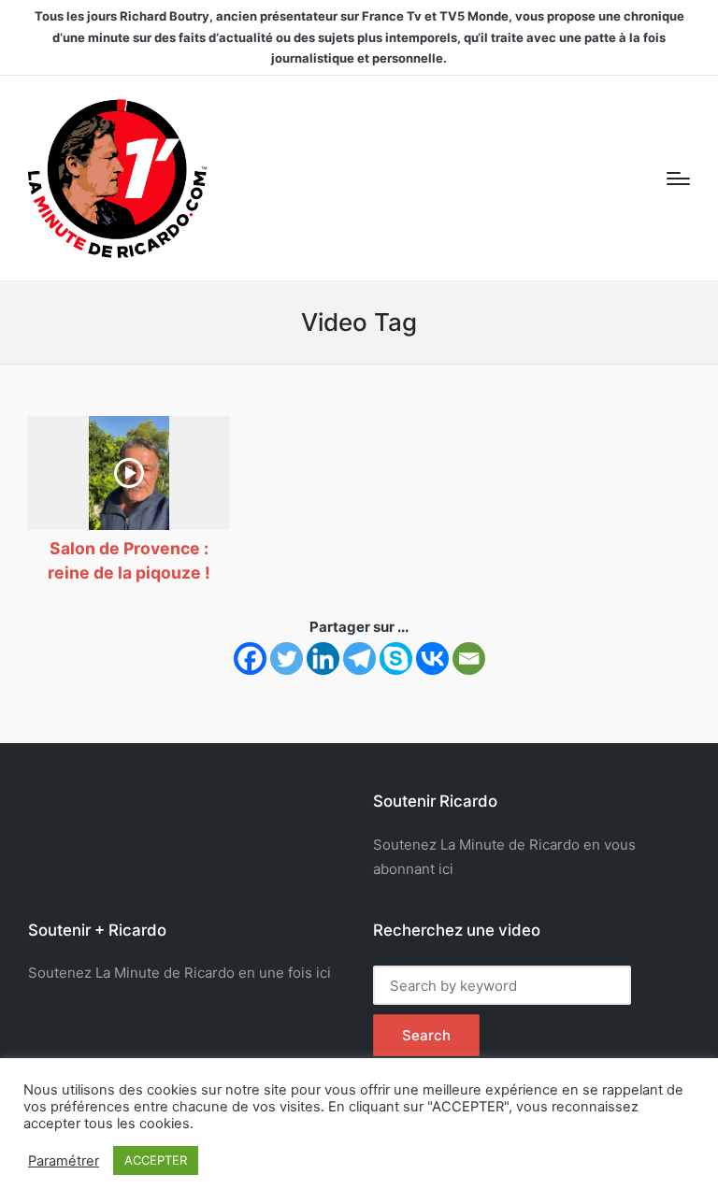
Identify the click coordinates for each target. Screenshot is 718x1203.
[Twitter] (286, 658)
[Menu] (678, 178)
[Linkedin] (323, 658)
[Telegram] (359, 658)
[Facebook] (250, 658)
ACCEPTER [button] (155, 1160)
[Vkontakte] (432, 658)
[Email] (468, 658)
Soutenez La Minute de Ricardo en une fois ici (179, 972)
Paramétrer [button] (63, 1161)
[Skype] (396, 658)
